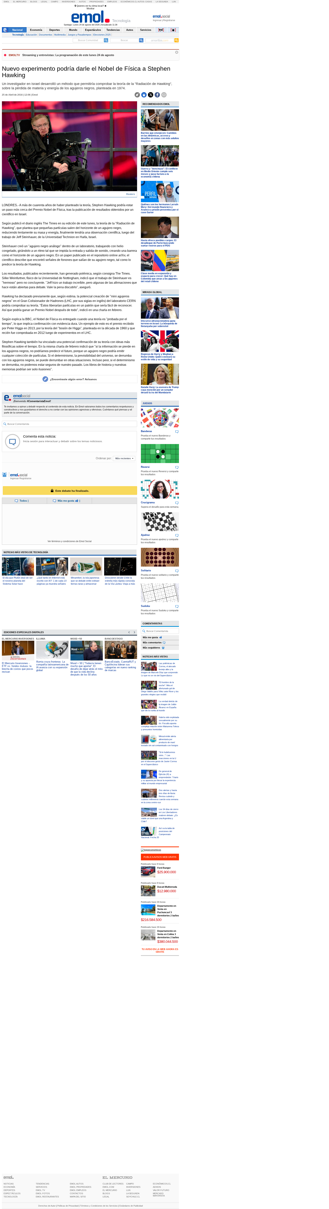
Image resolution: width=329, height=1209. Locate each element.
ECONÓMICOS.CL (162, 1184)
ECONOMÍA (9, 1187)
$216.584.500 (151, 920)
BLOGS (106, 1193)
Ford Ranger (164, 868)
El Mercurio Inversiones (18, 638)
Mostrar (90, 8)
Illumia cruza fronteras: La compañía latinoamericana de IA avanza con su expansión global (52, 666)
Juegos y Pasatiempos (79, 34)
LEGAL (106, 1197)
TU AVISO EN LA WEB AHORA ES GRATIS (160, 950)
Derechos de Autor (47, 1206)
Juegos (147, 403)
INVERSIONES (133, 1187)
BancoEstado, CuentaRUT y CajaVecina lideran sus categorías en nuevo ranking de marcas (120, 666)
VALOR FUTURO (161, 1190)
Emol (6, 2)
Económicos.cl (129, 2)
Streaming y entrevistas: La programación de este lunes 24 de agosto (68, 55)
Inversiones (68, 2)
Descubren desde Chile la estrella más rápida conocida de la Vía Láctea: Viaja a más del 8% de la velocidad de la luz (120, 583)
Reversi (145, 467)
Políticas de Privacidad (67, 1206)
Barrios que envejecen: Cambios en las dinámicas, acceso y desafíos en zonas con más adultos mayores (160, 137)
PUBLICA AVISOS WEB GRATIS (160, 857)
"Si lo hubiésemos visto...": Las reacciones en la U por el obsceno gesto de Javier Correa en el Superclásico (159, 758)
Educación (31, 34)
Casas (148, 2)
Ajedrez (145, 535)
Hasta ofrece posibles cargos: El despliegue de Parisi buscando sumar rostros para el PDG (158, 243)
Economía (36, 30)
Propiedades (96, 2)
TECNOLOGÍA (11, 1197)
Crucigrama (148, 502)
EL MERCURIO (110, 1190)
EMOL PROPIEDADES (80, 1187)
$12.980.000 (166, 891)
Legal (44, 2)
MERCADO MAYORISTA (159, 1194)
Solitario (146, 570)
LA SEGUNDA (132, 1193)
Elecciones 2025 (102, 34)
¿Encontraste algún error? (73, 379)
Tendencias (113, 30)
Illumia (40, 638)
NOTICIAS (9, 1184)
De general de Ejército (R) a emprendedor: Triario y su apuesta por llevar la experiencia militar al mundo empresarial (159, 777)
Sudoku (145, 606)
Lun (174, 2)
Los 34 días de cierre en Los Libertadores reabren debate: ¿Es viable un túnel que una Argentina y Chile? (159, 815)
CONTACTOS (76, 1193)
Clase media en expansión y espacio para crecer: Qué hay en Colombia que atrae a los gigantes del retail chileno (159, 277)
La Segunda (162, 2)
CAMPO (130, 1184)
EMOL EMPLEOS (78, 1190)
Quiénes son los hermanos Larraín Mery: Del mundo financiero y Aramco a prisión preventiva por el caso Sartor (159, 208)
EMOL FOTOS (43, 1193)
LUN (128, 1190)
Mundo (73, 30)
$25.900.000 (166, 872)
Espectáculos (93, 30)
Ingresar (157, 20)
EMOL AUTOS (76, 1184)
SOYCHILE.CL (133, 1197)
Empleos (112, 2)
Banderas (146, 431)
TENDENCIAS (42, 1184)
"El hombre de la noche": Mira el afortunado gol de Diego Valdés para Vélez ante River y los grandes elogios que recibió (160, 688)
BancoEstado (114, 638)
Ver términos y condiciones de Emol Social (70, 541)
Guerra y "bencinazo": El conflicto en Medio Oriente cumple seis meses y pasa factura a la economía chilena (159, 172)
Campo (54, 2)
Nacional (17, 30)
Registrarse (169, 20)
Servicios (145, 30)
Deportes (54, 30)
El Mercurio (19, 2)
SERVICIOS (41, 1187)
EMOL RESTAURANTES (47, 1197)
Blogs (33, 2)
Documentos (45, 34)
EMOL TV (40, 1190)
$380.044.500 (167, 942)
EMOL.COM (108, 1187)
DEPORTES (9, 1190)
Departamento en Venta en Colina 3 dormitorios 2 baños (168, 934)
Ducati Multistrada (167, 887)
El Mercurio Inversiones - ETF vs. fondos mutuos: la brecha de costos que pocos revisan (17, 667)
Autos (82, 2)
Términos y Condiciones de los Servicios (99, 1206)
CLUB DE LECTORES (113, 1184)
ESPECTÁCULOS (12, 1193)
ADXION (157, 1187)
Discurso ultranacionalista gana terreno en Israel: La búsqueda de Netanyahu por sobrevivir (159, 324)
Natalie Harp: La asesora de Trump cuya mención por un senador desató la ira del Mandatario (160, 390)
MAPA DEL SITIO (78, 1197)
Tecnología (18, 34)
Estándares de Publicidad (131, 1206)
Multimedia (60, 34)
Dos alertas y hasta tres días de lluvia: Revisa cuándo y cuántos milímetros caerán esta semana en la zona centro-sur (159, 796)
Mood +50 (76, 638)
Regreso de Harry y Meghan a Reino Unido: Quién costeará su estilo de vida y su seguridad (158, 357)
